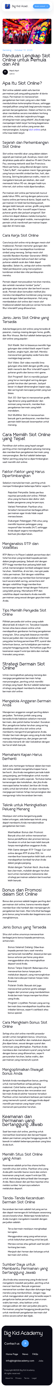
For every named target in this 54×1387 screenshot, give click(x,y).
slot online (34, 129)
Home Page (12, 1354)
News (25, 1354)
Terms (26, 1378)
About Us (9, 1378)
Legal (34, 1378)
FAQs (35, 1354)
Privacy (18, 1378)
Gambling (7, 50)
